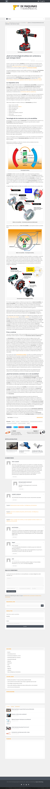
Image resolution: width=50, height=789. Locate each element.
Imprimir (33, 60)
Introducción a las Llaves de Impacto (24, 451)
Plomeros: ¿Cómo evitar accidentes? (19, 714)
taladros (39, 78)
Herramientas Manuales (11, 659)
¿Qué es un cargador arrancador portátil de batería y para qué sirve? (16, 433)
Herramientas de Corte (11, 653)
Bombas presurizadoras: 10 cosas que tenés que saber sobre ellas (19, 679)
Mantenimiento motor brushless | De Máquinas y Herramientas (24, 505)
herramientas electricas (25, 421)
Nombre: (8, 616)
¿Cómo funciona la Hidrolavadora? (13, 687)
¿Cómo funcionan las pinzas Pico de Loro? (20, 727)
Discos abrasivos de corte (11, 450)
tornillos (27, 316)
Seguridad (9, 668)
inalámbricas (24, 66)
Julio (13, 558)
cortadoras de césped (37, 79)
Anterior (14, 431)
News (8, 664)
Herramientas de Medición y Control (14, 655)
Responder (15, 476)
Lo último (8, 706)
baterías (13, 421)
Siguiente (35, 431)
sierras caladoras (9, 79)
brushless (17, 421)
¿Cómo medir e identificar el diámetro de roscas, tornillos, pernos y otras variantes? (22, 685)
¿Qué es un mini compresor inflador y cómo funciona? (33, 433)
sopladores (22, 79)
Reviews (8, 666)
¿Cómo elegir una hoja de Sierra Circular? (14, 683)
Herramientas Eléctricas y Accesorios (23, 59)
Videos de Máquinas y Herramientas (13, 672)
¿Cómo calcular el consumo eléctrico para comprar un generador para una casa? (21, 681)
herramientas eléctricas (17, 66)
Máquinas (9, 661)
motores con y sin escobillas (11, 423)
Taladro (28, 423)
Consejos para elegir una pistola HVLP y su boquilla (37, 451)
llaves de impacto (28, 79)
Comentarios (17, 706)
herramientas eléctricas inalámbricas (28, 91)
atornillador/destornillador (13, 316)
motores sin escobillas (21, 423)
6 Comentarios (32, 59)
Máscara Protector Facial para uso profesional (21, 719)
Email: (7, 621)
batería (20, 106)
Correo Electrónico (40, 60)
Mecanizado (9, 662)
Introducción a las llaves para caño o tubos (21, 732)
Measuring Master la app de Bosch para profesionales (23, 709)
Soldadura (9, 670)
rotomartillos (16, 79)
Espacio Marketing (39, 781)
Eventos (8, 652)
